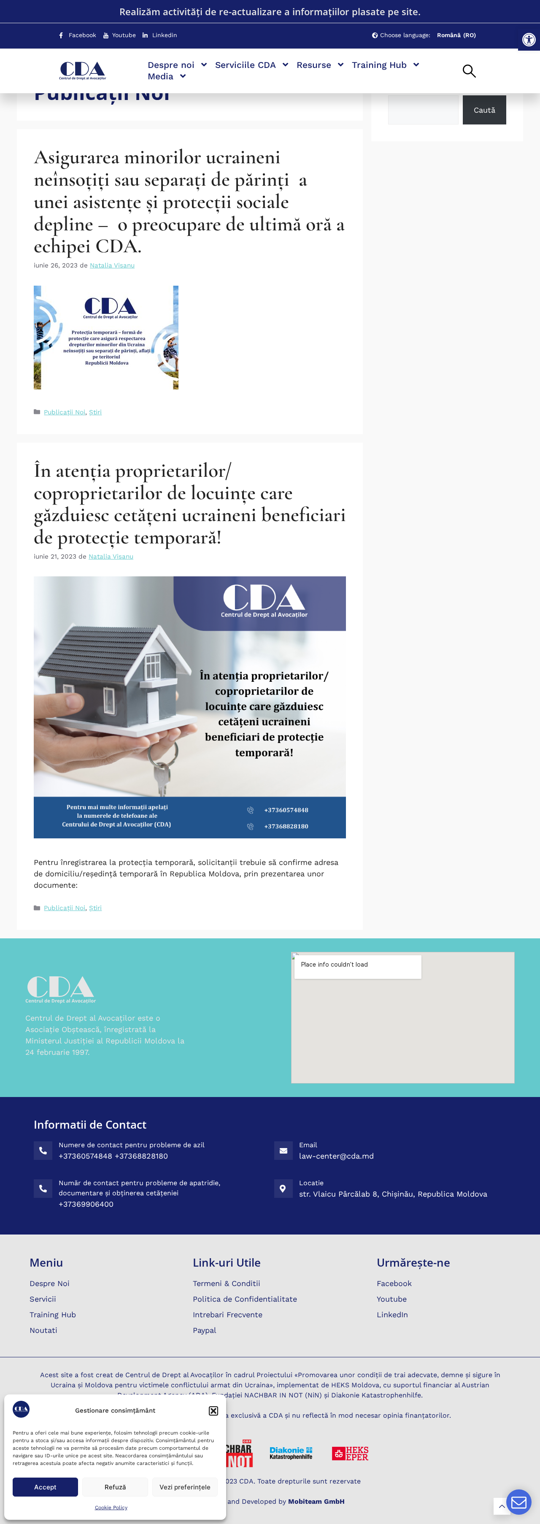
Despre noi (171, 64)
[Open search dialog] (469, 72)
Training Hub (379, 64)
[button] (529, 40)
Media (160, 76)
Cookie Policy (111, 1507)
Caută (484, 109)
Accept (45, 1487)
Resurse (314, 64)
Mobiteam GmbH (316, 1501)
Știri (95, 412)
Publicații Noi (64, 412)
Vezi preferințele (185, 1487)
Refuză (115, 1487)
